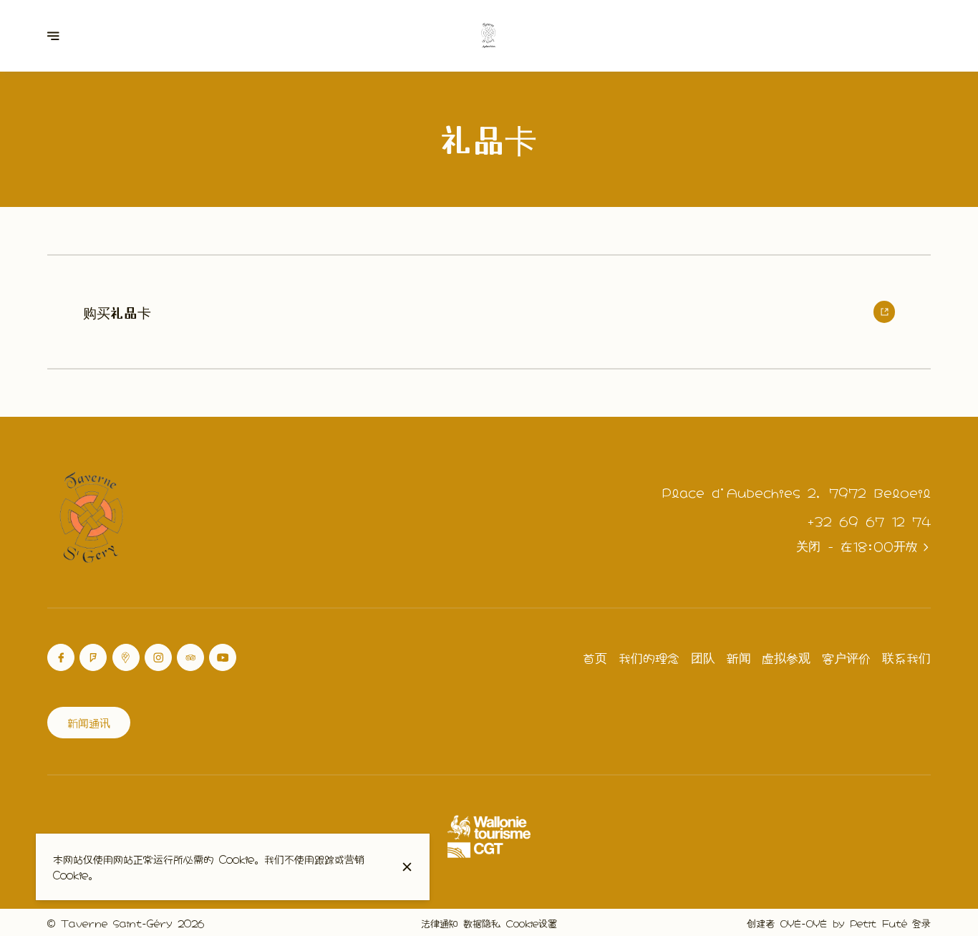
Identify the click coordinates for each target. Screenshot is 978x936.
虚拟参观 (786, 657)
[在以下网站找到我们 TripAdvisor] (190, 657)
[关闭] (407, 867)
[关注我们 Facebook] (60, 657)
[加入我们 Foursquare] (93, 657)
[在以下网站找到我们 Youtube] (222, 657)
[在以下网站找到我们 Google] (126, 657)
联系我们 (906, 657)
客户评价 (846, 657)
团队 (703, 657)
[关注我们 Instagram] (158, 657)
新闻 (739, 657)
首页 (595, 657)
